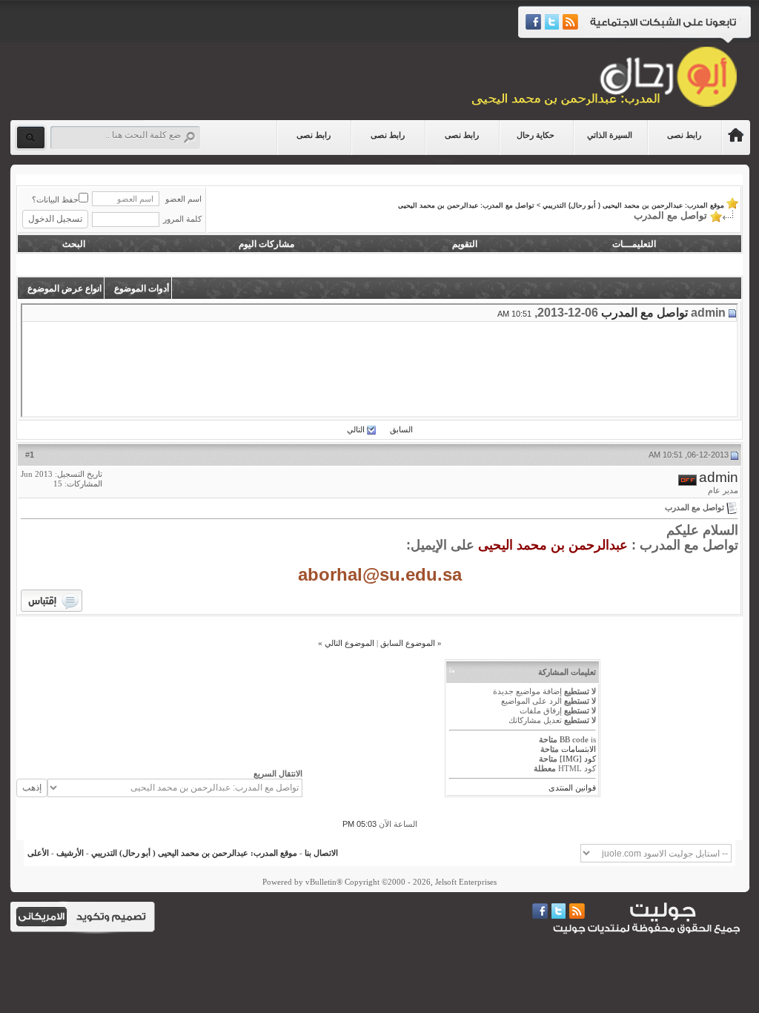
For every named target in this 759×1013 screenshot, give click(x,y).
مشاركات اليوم (266, 244)
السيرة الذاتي (609, 135)
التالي (356, 429)
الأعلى (38, 852)
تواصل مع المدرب (644, 312)
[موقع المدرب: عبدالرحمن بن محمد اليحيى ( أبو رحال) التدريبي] (736, 137)
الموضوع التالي (349, 643)
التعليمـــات (634, 244)
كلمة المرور (182, 218)
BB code (574, 739)
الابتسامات (578, 749)
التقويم (464, 244)
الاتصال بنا (321, 852)
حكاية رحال (535, 135)
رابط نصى (684, 135)
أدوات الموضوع (141, 288)
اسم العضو (183, 198)
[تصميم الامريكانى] (41, 915)
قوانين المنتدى (572, 787)
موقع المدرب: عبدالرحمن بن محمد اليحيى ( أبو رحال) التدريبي (633, 205)
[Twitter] (550, 22)
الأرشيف (70, 852)
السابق (401, 429)
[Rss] (568, 22)
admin (718, 477)
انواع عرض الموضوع (64, 288)
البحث (73, 244)
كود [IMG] (578, 758)
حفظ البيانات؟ (55, 199)
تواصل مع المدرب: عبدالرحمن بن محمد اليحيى (466, 205)
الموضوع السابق (407, 643)
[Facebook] (533, 22)
